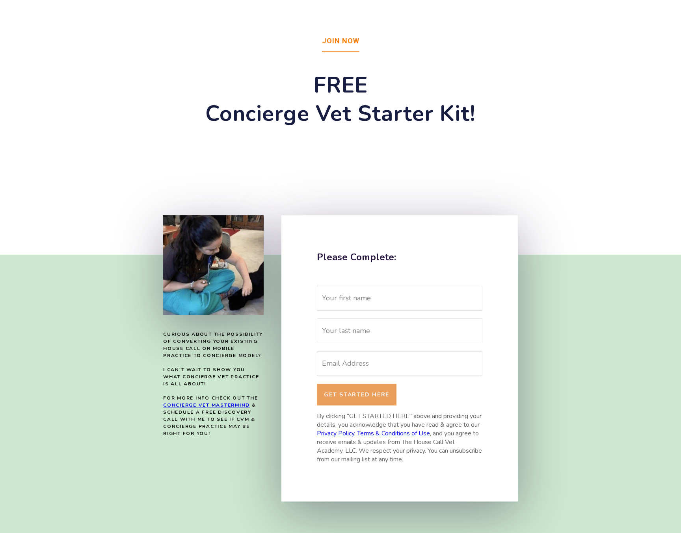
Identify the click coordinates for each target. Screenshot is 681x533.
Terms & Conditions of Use (393, 433)
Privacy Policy (335, 433)
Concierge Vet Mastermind (206, 405)
